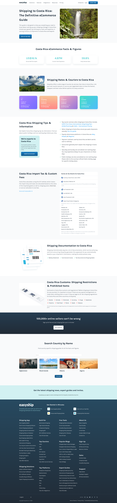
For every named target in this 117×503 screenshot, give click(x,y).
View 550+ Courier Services (46, 461)
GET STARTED (58, 327)
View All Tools (62, 435)
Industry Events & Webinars (66, 488)
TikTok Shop (42, 488)
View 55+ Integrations (44, 490)
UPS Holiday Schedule (64, 456)
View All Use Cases (43, 435)
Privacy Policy (81, 500)
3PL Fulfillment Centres (25, 474)
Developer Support (83, 474)
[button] (32, 2)
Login (86, 2)
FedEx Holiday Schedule (65, 459)
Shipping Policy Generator (65, 430)
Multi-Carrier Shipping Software (27, 425)
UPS (40, 446)
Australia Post (42, 456)
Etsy (40, 483)
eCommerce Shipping (44, 423)
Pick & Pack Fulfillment (25, 471)
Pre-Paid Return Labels (24, 453)
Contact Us (82, 435)
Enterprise (81, 2)
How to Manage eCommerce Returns (68, 483)
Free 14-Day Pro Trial (84, 444)
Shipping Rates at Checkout (26, 433)
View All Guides (63, 490)
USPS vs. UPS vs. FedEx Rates (66, 454)
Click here (53, 186)
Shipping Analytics (24, 455)
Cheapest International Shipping (67, 446)
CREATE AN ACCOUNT (29, 153)
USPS (40, 444)
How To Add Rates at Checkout (66, 480)
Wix (40, 485)
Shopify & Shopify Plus (45, 470)
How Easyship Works (24, 423)
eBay (93, 134)
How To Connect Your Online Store (67, 478)
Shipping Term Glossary (65, 433)
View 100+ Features (24, 460)
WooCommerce (43, 473)
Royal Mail (41, 459)
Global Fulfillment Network (25, 469)
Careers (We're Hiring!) (84, 433)
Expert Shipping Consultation (26, 479)
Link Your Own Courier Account (27, 448)
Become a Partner (83, 449)
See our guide (71, 131)
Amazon (41, 478)
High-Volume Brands (44, 425)
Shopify (64, 136)
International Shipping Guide (66, 473)
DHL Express (42, 451)
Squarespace (42, 475)
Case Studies (82, 425)
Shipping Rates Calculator (65, 423)
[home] (23, 3)
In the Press (82, 430)
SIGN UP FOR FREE (25, 36)
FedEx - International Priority (83, 126)
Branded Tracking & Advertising (27, 450)
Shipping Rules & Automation (26, 430)
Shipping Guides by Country (66, 470)
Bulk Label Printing (24, 440)
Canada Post (42, 454)
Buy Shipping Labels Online (26, 438)
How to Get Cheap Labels (65, 451)
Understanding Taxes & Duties (66, 475)
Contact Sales (82, 458)
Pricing (61, 2)
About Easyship (83, 423)
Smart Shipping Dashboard (26, 428)
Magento (71, 136)
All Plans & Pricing (83, 446)
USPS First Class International (71, 124)
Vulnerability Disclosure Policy (91, 500)
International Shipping (25, 443)
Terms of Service (73, 500)
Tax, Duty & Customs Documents (27, 445)
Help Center (82, 471)
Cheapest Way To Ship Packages (67, 444)
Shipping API (22, 458)
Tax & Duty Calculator (64, 425)
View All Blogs (62, 461)
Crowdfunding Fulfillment (25, 476)
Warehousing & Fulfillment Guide (67, 485)
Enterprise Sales (83, 460)
